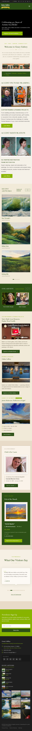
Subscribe (16, 630)
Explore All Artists (19, 288)
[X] (25, 1)
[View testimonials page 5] (14, 590)
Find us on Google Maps (9, 652)
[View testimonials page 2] (9, 590)
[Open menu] (29, 6)
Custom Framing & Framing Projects (15, 110)
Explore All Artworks (19, 190)
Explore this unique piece (12, 540)
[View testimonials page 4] (13, 590)
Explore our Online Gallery (9, 393)
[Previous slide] (3, 96)
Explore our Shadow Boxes (9, 351)
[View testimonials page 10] (21, 590)
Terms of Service (13, 727)
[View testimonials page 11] (22, 590)
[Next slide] (29, 96)
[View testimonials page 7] (17, 590)
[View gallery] (16, 96)
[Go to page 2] (14, 279)
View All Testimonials (16, 594)
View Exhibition (7, 434)
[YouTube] (23, 1)
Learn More (7, 176)
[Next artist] (29, 289)
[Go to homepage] (5, 6)
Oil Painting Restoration (10, 160)
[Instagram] (19, 1)
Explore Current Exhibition (11, 33)
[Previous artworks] (26, 190)
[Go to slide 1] (14, 155)
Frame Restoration (8, 162)
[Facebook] (21, 1)
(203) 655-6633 (5, 1)
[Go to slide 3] (14, 105)
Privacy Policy (5, 727)
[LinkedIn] (28, 1)
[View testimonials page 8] (18, 590)
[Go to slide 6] (18, 105)
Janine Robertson (6, 220)
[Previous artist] (26, 289)
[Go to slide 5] (17, 105)
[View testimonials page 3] (11, 590)
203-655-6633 (9, 536)
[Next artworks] (29, 190)
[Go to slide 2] (13, 105)
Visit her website (10, 485)
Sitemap (20, 727)
